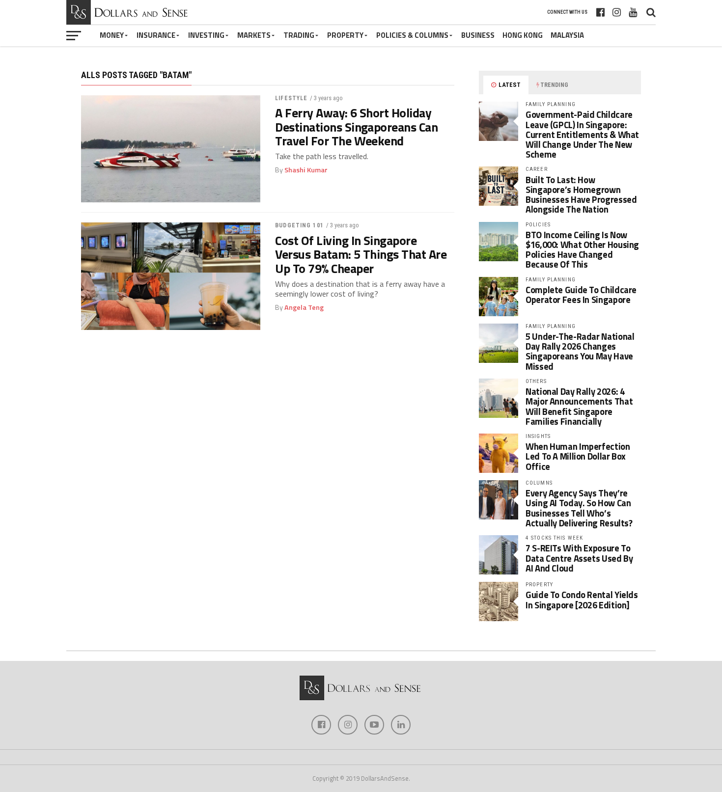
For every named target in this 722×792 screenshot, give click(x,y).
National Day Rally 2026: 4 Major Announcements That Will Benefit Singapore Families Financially (579, 406)
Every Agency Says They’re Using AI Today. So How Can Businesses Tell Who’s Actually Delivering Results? (579, 508)
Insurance (156, 35)
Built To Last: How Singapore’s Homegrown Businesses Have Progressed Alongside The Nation (581, 195)
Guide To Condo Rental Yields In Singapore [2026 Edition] (582, 599)
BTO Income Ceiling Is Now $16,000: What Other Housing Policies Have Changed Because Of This (582, 250)
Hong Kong (522, 35)
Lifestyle (291, 98)
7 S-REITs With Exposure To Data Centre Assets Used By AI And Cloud (579, 557)
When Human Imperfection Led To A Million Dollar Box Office (578, 456)
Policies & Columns (412, 35)
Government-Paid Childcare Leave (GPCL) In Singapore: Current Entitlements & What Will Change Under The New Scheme (582, 134)
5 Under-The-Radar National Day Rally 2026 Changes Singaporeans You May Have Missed (580, 351)
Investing (206, 35)
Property (345, 35)
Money (112, 35)
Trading (298, 35)
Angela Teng (304, 307)
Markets (254, 35)
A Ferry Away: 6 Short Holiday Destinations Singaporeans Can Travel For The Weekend (356, 126)
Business (478, 35)
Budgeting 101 (299, 225)
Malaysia (567, 35)
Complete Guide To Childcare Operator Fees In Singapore (581, 294)
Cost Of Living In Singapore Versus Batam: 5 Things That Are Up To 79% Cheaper (360, 254)
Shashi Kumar (306, 169)
